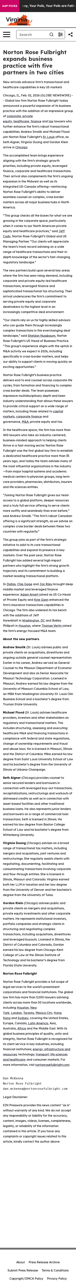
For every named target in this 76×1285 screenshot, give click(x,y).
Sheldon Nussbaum (41, 335)
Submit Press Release (23, 1270)
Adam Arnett (29, 594)
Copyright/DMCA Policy (26, 1278)
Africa (21, 1028)
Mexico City (44, 1013)
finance (36, 121)
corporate (14, 116)
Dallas (11, 584)
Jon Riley (46, 584)
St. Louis (49, 137)
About (20, 1262)
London (16, 1013)
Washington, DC (33, 620)
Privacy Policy (57, 1278)
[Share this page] (70, 34)
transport (42, 1054)
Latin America (38, 1023)
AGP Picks (9, 6)
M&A (25, 422)
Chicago (21, 147)
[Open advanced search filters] (60, 34)
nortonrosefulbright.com (52, 1065)
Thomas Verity (52, 625)
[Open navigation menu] (6, 34)
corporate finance (29, 416)
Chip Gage (24, 584)
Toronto (28, 1013)
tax (51, 121)
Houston (24, 625)
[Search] (51, 34)
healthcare (21, 121)
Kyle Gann (41, 600)
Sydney (23, 1018)
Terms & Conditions (55, 1270)
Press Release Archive (44, 1262)
